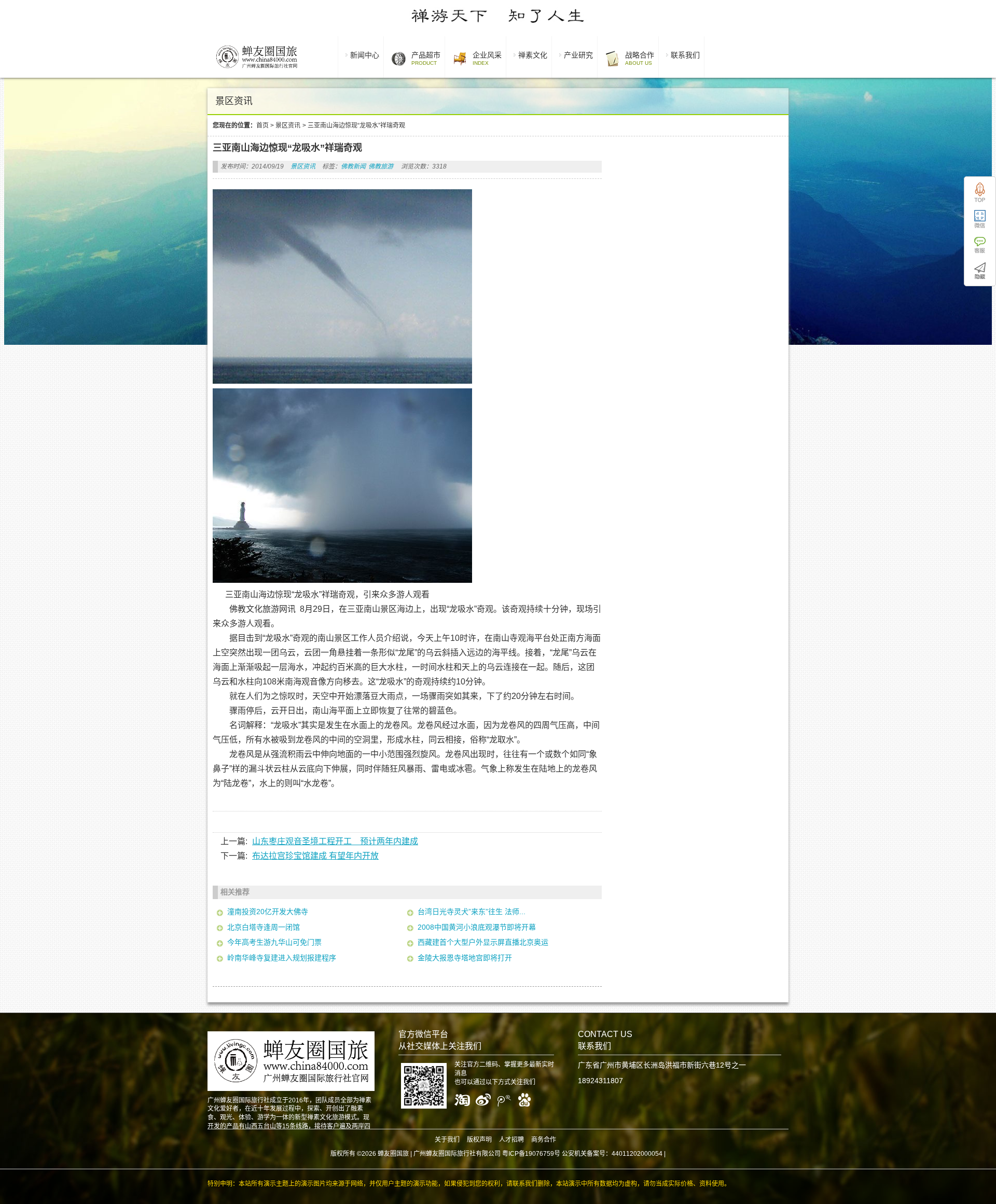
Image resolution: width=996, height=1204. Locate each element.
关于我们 (447, 1139)
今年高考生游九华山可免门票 (274, 942)
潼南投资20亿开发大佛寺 (267, 911)
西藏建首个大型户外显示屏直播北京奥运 (483, 942)
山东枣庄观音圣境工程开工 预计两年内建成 (335, 841)
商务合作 (543, 1139)
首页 (262, 125)
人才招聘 (511, 1139)
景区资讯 (287, 125)
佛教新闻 (353, 166)
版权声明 (479, 1139)
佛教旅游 (380, 166)
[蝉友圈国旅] (256, 70)
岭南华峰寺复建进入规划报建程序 (281, 958)
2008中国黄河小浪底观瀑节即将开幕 (477, 927)
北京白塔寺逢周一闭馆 (263, 927)
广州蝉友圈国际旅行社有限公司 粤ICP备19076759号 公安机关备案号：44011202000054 (537, 1153)
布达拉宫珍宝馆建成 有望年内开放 (315, 855)
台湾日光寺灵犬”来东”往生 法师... (471, 911)
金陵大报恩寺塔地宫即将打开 (465, 958)
